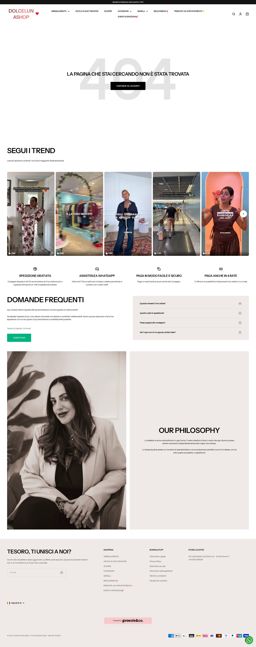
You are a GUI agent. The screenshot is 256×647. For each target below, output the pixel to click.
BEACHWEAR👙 (161, 11)
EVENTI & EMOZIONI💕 (128, 17)
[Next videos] (243, 213)
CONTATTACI (19, 338)
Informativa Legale (158, 557)
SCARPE (108, 11)
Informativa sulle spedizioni (161, 571)
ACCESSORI (123, 11)
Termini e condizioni (158, 576)
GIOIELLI (141, 11)
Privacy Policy (155, 561)
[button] (31, 214)
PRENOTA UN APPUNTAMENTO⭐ (189, 11)
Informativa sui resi (157, 566)
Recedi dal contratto (158, 581)
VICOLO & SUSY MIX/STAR (86, 11)
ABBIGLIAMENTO (59, 11)
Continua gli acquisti (128, 86)
